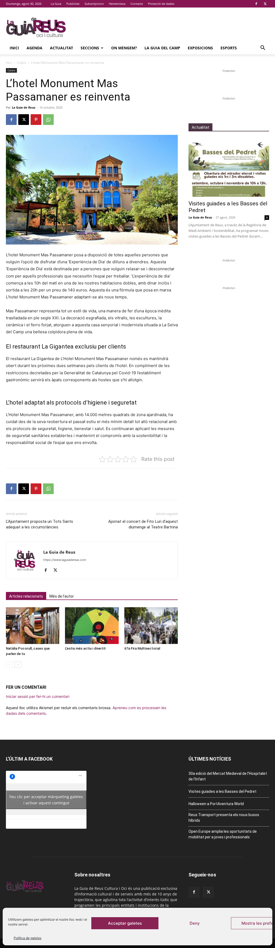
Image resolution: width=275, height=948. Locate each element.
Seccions (90, 47)
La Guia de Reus (23, 107)
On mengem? (124, 47)
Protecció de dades (161, 4)
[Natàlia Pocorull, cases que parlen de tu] (32, 625)
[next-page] (18, 664)
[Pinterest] (36, 119)
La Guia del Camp (162, 47)
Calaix (21, 62)
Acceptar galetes (125, 923)
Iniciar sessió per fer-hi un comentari (37, 696)
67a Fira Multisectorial (142, 648)
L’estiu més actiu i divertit (85, 648)
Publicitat (72, 4)
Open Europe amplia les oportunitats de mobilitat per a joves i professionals (223, 834)
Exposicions (200, 47)
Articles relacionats (26, 596)
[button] (262, 48)
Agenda (34, 47)
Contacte (137, 4)
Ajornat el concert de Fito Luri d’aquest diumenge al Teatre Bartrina (143, 524)
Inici (14, 47)
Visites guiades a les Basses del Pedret (222, 791)
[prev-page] (9, 664)
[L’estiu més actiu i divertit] (91, 625)
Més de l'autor (61, 596)
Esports (228, 47)
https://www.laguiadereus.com (64, 560)
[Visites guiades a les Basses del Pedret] (229, 167)
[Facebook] (256, 4)
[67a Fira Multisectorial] (151, 625)
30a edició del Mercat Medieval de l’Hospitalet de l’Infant (228, 776)
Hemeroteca (117, 4)
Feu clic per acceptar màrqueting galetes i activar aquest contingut (46, 799)
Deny (195, 923)
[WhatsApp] (48, 119)
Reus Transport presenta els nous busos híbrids (224, 818)
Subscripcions (94, 4)
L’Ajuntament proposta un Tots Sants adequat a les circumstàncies (39, 524)
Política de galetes (27, 938)
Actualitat (61, 47)
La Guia (56, 4)
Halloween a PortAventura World (216, 804)
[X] (265, 4)
